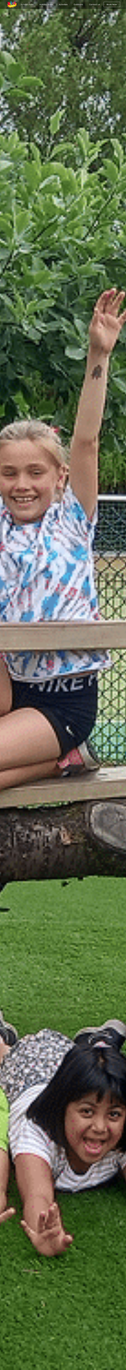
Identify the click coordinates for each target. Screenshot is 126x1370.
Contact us (94, 4)
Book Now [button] (112, 4)
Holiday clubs (46, 4)
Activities (63, 4)
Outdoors (78, 4)
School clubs (27, 4)
